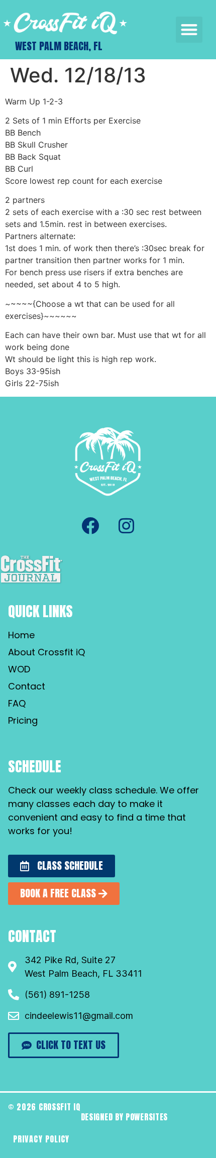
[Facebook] (89, 525)
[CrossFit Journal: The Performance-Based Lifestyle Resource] (31, 582)
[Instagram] (126, 525)
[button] (189, 30)
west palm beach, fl (58, 46)
